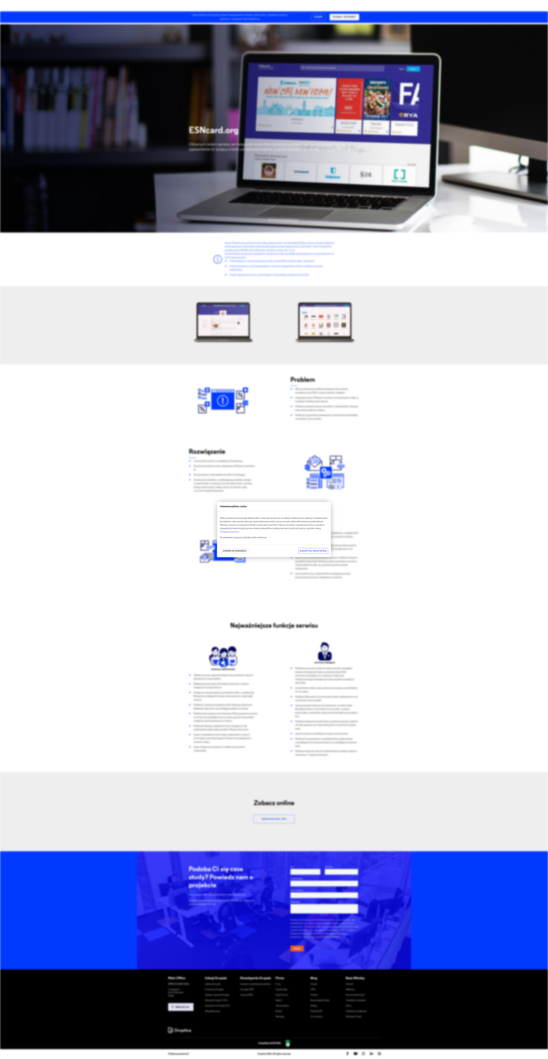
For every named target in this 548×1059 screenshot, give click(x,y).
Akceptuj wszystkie (313, 551)
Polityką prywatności (229, 532)
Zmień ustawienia (234, 551)
